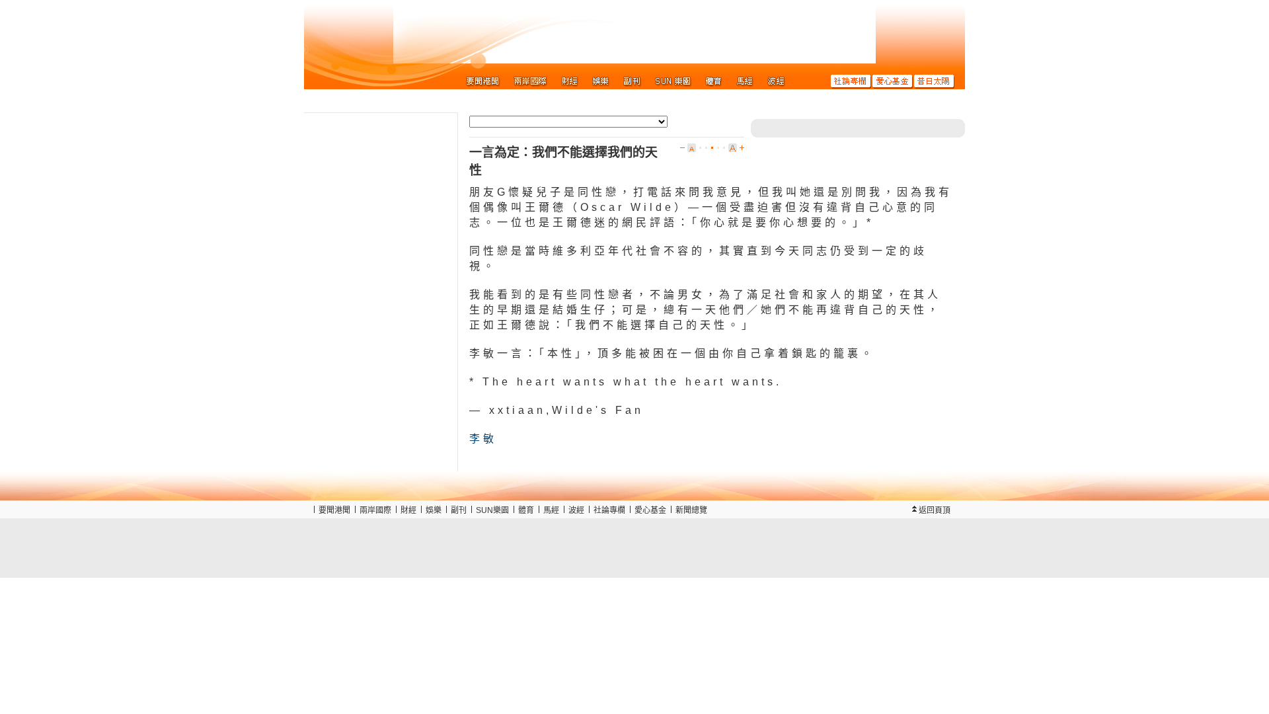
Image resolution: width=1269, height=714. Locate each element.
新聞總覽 (691, 510)
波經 (576, 510)
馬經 (551, 510)
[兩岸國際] (531, 80)
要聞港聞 (334, 510)
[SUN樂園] (673, 80)
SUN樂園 (492, 510)
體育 (526, 510)
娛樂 (434, 510)
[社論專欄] (851, 80)
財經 (408, 510)
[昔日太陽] (934, 80)
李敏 (483, 438)
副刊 (459, 510)
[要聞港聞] (483, 80)
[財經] (570, 80)
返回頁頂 (934, 510)
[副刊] (632, 80)
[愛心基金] (892, 80)
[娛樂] (601, 80)
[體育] (714, 80)
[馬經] (745, 80)
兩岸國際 (375, 510)
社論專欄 (609, 510)
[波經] (776, 80)
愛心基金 (650, 510)
